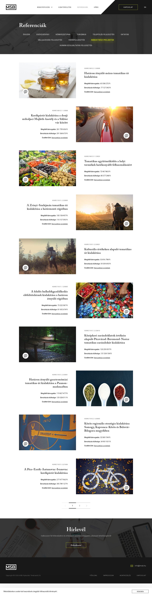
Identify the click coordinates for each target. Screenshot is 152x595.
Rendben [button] (140, 591)
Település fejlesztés (103, 34)
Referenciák (82, 7)
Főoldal (93, 575)
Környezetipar (63, 34)
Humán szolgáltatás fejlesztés (76, 45)
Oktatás (125, 34)
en (145, 7)
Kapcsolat (128, 7)
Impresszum (108, 575)
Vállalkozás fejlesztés (50, 40)
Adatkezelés (125, 575)
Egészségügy (42, 34)
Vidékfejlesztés (77, 40)
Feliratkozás (76, 545)
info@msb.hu (140, 566)
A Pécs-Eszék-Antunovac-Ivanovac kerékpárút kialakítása (46, 471)
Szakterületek (64, 7)
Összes (26, 34)
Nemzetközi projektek (102, 40)
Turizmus (81, 34)
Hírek (96, 7)
